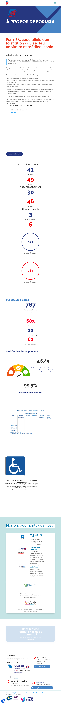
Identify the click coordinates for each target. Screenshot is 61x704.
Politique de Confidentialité (26, 693)
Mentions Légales (11, 693)
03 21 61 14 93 (41, 666)
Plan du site (40, 693)
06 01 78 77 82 (38, 688)
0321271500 (13, 112)
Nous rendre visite (14, 154)
